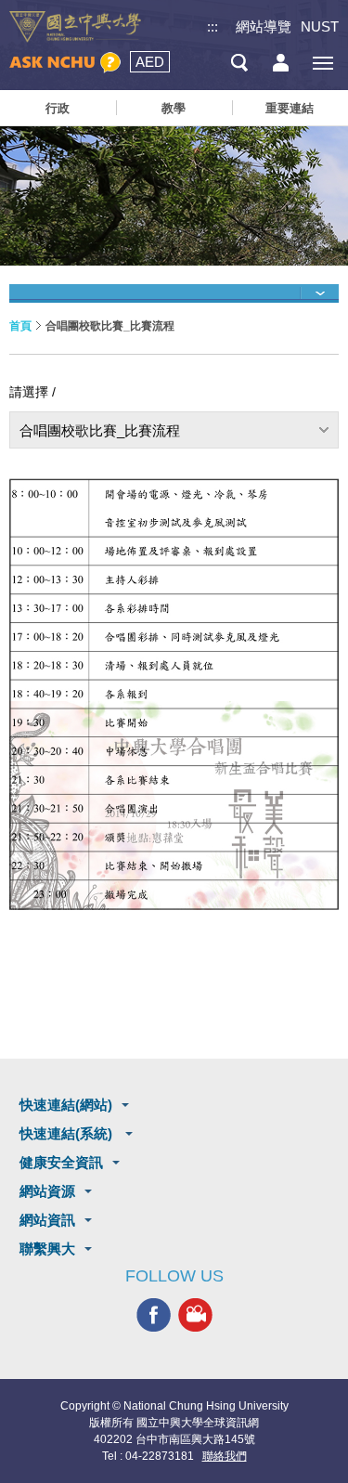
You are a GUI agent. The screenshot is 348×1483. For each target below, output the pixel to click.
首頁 (20, 325)
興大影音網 (195, 1315)
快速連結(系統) (67, 1133)
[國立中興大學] (75, 27)
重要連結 (289, 108)
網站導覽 (263, 26)
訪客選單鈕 (280, 62)
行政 (57, 108)
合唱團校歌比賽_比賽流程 (99, 430)
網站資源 (47, 1191)
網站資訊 (47, 1220)
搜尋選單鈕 (239, 62)
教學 (173, 108)
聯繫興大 (47, 1248)
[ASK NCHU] (65, 62)
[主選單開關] (322, 62)
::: (212, 26)
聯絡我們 (224, 1456)
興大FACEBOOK (153, 1315)
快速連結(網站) (65, 1104)
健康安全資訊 (61, 1162)
